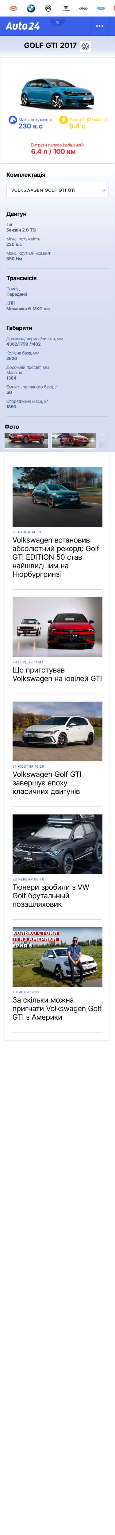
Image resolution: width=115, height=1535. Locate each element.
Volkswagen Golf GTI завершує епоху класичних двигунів (47, 783)
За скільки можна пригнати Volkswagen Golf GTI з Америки (57, 1008)
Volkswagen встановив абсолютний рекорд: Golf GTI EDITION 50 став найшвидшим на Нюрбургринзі (56, 557)
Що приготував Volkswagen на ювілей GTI (57, 674)
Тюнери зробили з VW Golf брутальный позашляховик (51, 896)
